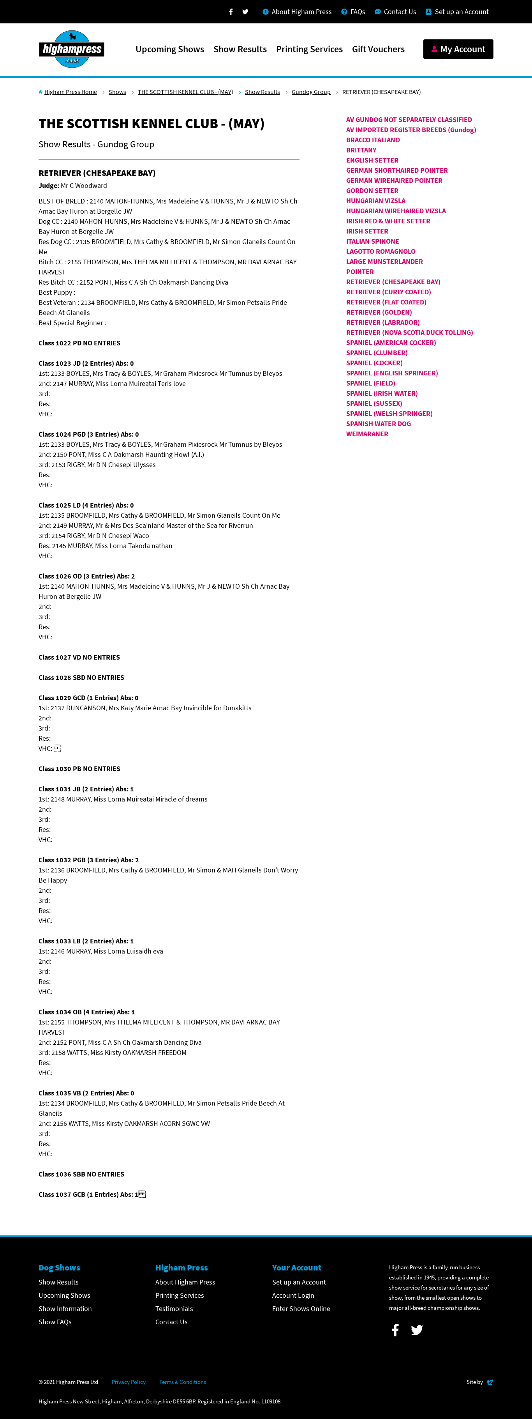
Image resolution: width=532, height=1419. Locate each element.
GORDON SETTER (372, 190)
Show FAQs (55, 1321)
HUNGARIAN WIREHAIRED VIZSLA (396, 210)
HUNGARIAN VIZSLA (375, 200)
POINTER (360, 271)
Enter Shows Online (301, 1308)
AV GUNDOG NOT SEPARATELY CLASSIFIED (409, 119)
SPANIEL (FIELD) (370, 383)
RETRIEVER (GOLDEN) (379, 312)
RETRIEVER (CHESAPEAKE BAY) (393, 281)
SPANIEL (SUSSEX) (374, 403)
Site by (480, 1381)
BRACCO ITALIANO (373, 139)
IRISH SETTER (367, 230)
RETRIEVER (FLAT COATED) (386, 301)
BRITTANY (361, 149)
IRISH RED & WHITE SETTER (388, 220)
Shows (117, 92)
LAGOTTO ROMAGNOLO (381, 251)
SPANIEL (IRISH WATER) (382, 393)
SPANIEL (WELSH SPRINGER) (389, 413)
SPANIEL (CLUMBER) (377, 352)
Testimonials (174, 1308)
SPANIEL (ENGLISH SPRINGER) (392, 372)
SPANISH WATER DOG (378, 423)
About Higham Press (185, 1281)
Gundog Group (311, 92)
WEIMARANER (367, 433)
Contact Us (171, 1321)
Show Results (240, 49)
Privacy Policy (129, 1381)
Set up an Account (299, 1281)
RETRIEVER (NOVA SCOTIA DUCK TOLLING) (409, 332)
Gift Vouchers (378, 49)
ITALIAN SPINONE (372, 241)
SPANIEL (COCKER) (374, 362)
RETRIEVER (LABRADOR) (383, 322)
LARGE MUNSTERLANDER (384, 261)
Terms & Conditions (182, 1381)
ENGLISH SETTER (372, 160)
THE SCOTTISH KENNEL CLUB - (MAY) (185, 92)
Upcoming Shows (170, 49)
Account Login (293, 1295)
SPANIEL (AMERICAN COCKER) (391, 342)
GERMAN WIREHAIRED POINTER (394, 180)
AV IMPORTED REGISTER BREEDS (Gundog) (411, 129)
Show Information (65, 1308)
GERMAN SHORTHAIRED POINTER (397, 170)
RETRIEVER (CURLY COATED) (388, 291)
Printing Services (309, 49)
